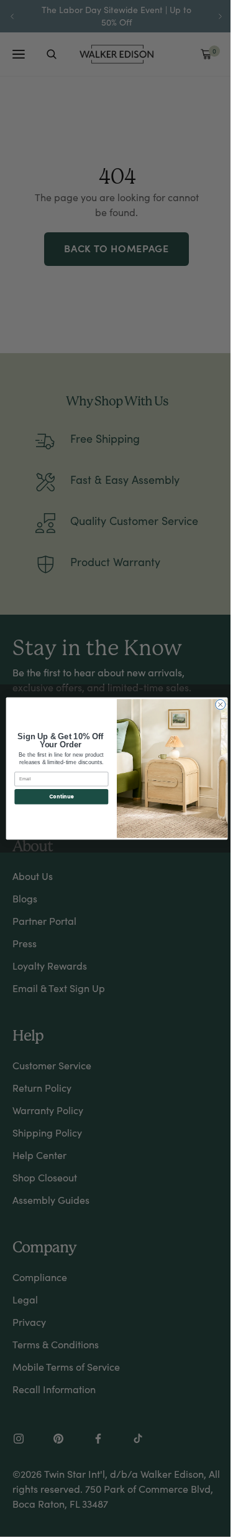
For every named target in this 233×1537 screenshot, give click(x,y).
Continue (60, 796)
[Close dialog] (220, 704)
